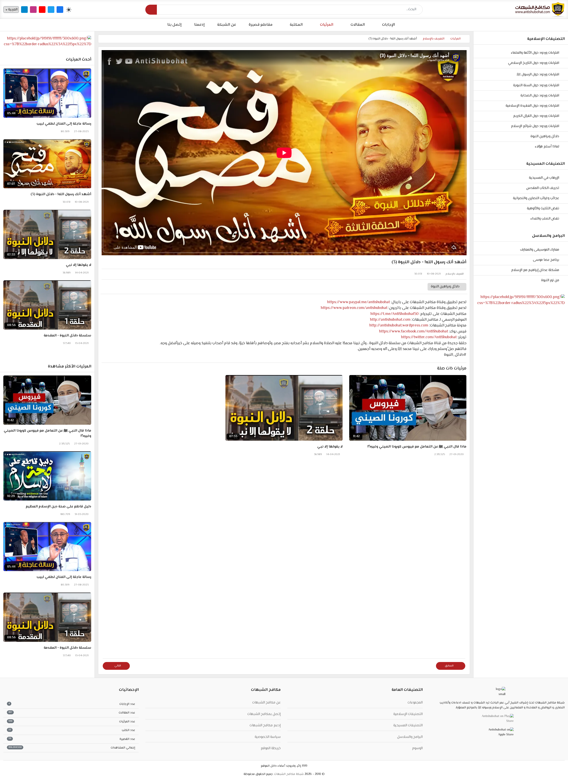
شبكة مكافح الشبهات (289, 774)
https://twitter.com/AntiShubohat (429, 337)
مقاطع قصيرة (260, 25)
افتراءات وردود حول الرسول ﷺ (538, 74)
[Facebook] (60, 9)
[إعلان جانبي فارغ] (521, 300)
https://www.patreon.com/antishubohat (354, 308)
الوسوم (417, 748)
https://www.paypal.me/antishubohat (358, 302)
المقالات (358, 25)
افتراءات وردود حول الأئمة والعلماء (535, 53)
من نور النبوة (550, 280)
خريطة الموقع (271, 748)
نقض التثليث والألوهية (543, 208)
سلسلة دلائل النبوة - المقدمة (67, 335)
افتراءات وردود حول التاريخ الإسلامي (533, 63)
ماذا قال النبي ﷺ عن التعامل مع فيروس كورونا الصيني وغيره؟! (416, 447)
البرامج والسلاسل (410, 737)
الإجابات (388, 25)
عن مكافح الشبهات (266, 702)
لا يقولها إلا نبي (330, 447)
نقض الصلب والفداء (545, 219)
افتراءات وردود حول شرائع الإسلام (535, 126)
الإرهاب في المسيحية (544, 178)
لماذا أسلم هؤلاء (547, 146)
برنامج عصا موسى (546, 260)
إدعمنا (199, 25)
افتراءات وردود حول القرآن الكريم (536, 116)
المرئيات (326, 25)
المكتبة (296, 25)
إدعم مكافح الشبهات (265, 725)
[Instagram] (33, 9)
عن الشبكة (226, 25)
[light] (68, 9)
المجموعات (415, 702)
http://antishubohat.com (390, 320)
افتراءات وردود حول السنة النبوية (536, 85)
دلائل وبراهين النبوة (545, 136)
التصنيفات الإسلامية (408, 714)
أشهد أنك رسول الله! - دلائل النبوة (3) (61, 194)
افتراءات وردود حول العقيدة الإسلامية (532, 106)
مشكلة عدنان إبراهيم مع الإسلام (535, 270)
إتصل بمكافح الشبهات (264, 714)
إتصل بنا (174, 25)
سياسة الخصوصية (268, 737)
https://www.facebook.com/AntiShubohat (413, 331)
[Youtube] (42, 9)
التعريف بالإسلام (455, 274)
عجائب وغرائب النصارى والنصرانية (536, 198)
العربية (12, 9)
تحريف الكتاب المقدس (542, 188)
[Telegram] (24, 9)
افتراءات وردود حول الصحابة (540, 95)
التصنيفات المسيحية (408, 725)
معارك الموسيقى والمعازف (539, 250)
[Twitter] (51, 9)
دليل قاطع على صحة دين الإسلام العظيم (58, 506)
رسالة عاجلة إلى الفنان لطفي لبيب (64, 124)
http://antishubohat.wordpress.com (398, 325)
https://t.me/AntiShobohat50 (395, 314)
